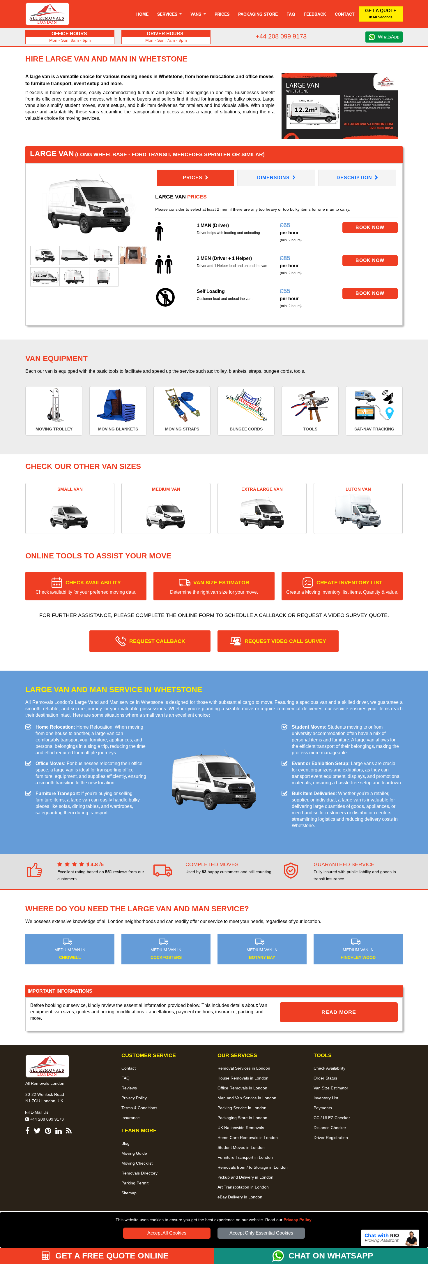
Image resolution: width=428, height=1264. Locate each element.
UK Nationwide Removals (240, 1127)
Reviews (129, 1088)
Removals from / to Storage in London (252, 1167)
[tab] (45, 254)
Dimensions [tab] (274, 177)
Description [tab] (355, 177)
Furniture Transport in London (245, 1157)
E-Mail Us (38, 1112)
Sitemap (129, 1193)
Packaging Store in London (242, 1117)
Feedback (315, 14)
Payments (323, 1107)
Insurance (130, 1117)
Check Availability (329, 1068)
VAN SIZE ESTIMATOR (214, 587)
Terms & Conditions (139, 1107)
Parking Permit (134, 1183)
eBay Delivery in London (239, 1197)
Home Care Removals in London (247, 1137)
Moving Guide (134, 1153)
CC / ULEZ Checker (332, 1117)
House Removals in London (242, 1078)
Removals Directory (139, 1173)
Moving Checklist (137, 1163)
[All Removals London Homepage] (47, 14)
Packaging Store (258, 14)
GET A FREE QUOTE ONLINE (111, 1255)
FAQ (125, 1078)
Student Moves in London (241, 1147)
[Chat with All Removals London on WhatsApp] (280, 1256)
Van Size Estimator (331, 1088)
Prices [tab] (193, 177)
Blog (125, 1143)
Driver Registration (331, 1137)
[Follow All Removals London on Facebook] (27, 1131)
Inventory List (326, 1098)
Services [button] (167, 14)
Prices (222, 14)
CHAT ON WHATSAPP (331, 1255)
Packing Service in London (241, 1107)
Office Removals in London (242, 1088)
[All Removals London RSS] (69, 1131)
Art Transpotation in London (243, 1187)
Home (142, 14)
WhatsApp (388, 36)
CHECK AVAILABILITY (86, 587)
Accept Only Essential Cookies (261, 1232)
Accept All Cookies (166, 1232)
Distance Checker (330, 1127)
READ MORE (338, 1012)
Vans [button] (196, 14)
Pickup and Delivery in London (245, 1177)
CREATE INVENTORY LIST (342, 587)
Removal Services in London (243, 1068)
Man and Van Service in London (246, 1098)
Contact (345, 14)
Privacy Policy (298, 1219)
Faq (290, 14)
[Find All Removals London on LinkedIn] (58, 1131)
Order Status (325, 1078)
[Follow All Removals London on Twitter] (37, 1131)
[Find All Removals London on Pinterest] (48, 1131)
